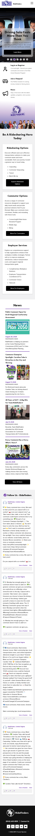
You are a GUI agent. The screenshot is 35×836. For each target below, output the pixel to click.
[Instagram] (17, 826)
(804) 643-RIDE (12, 821)
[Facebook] (8, 826)
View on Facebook (23, 565)
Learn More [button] (17, 52)
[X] (13, 826)
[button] (8, 59)
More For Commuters (17, 233)
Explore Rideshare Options (17, 183)
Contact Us (25, 821)
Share (30, 565)
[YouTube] (25, 826)
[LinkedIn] (21, 826)
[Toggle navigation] (31, 3)
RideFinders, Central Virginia (16, 502)
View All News (17, 482)
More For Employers (17, 288)
